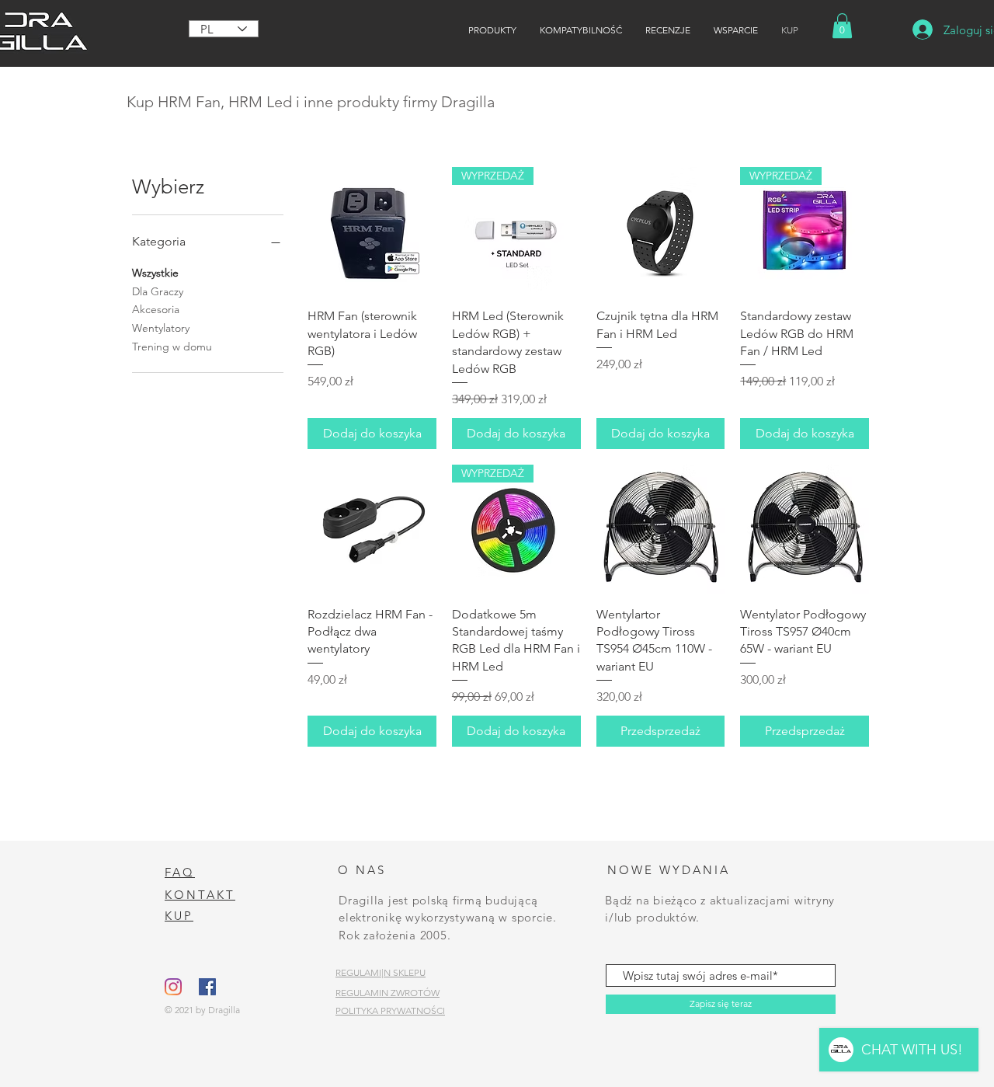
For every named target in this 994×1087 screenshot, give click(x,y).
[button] (842, 25)
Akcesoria (155, 309)
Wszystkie (155, 273)
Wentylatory (160, 328)
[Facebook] (207, 986)
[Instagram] (173, 986)
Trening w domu (172, 347)
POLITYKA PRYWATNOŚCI (390, 1010)
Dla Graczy (157, 291)
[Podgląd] (372, 231)
